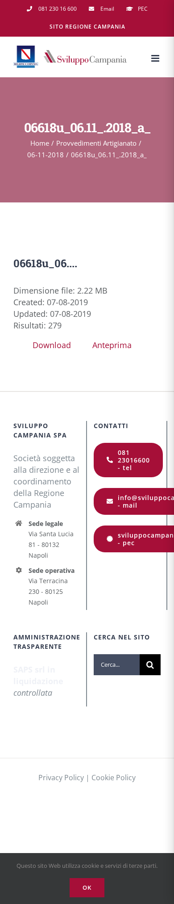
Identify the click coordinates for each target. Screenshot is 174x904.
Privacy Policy (61, 777)
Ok (87, 887)
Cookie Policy (113, 777)
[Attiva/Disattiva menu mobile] (156, 58)
